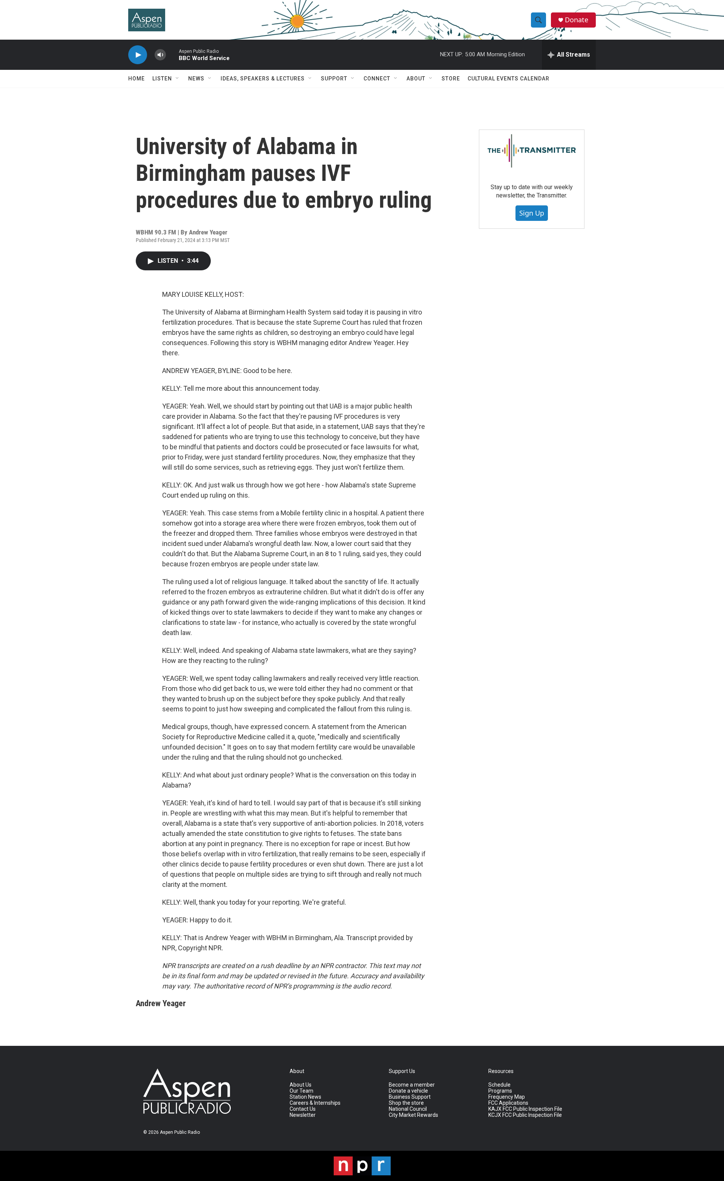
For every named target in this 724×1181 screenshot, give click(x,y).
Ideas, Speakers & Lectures (263, 79)
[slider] (172, 55)
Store (451, 79)
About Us (300, 1085)
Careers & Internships (315, 1103)
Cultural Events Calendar (508, 79)
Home (136, 79)
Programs (500, 1091)
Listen (162, 79)
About (415, 79)
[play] (138, 55)
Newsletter (303, 1115)
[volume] (160, 54)
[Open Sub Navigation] (178, 79)
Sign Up (531, 212)
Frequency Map (506, 1097)
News (196, 79)
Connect (377, 79)
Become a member (412, 1085)
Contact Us (303, 1109)
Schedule (499, 1085)
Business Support (410, 1097)
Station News (305, 1097)
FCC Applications (508, 1103)
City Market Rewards (413, 1115)
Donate (576, 20)
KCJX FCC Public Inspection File (525, 1115)
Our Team (301, 1091)
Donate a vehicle (408, 1091)
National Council (408, 1109)
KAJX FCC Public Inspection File (525, 1109)
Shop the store (406, 1103)
